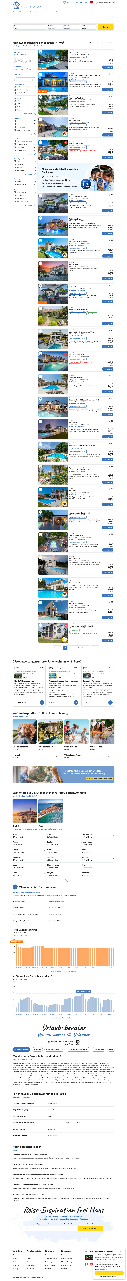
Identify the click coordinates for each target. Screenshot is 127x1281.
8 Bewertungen (81, 290)
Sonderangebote (26, 192)
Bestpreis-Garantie (26, 201)
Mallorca (16, 1262)
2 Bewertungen (81, 101)
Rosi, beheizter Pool (76, 536)
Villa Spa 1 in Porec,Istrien (78, 242)
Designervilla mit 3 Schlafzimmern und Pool (84, 400)
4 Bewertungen (81, 335)
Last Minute (26, 195)
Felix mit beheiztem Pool (77, 287)
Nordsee (15, 1255)
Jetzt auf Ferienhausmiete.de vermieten (99, 778)
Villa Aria (72, 490)
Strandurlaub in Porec (96, 1063)
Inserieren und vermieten (69, 1255)
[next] (93, 647)
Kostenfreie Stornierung (26, 93)
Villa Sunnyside (74, 120)
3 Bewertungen (81, 79)
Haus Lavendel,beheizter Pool (79, 513)
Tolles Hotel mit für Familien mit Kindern (83, 445)
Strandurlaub (26, 147)
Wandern (26, 167)
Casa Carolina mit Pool (76, 143)
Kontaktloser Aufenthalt (26, 141)
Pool (26, 100)
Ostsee (15, 1258)
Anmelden (70, 2)
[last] (97, 647)
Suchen (105, 27)
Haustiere (26, 121)
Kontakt (48, 1269)
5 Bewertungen (81, 494)
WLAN (26, 104)
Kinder (26, 124)
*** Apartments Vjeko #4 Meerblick (81, 626)
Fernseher (26, 110)
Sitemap (15, 1269)
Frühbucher (26, 198)
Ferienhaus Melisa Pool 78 (78, 309)
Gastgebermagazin (67, 1258)
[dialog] (109, 1263)
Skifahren (26, 164)
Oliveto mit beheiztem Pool (78, 53)
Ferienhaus (26, 181)
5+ (30, 61)
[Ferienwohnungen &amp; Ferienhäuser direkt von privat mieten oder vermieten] (27, 6)
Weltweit (16, 1265)
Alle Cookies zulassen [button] (109, 1273)
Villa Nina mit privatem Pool (67, 1178)
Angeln (26, 161)
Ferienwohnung (26, 184)
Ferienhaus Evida (75, 219)
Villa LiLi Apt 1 (74, 264)
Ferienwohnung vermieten (105, 2)
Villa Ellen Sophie (75, 558)
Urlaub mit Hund (26, 144)
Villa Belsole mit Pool (76, 355)
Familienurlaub (26, 150)
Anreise (50, 25)
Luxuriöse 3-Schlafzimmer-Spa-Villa (81, 332)
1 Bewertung (80, 200)
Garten (26, 107)
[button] (109, 1277)
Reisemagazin (50, 1262)
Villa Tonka (73, 581)
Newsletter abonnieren (91, 1228)
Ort (15, 25)
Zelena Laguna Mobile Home (85, 1178)
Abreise (66, 25)
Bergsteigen (26, 170)
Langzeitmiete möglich (26, 130)
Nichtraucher (26, 127)
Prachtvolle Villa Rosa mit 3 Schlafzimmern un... (85, 75)
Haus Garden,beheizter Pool (78, 196)
